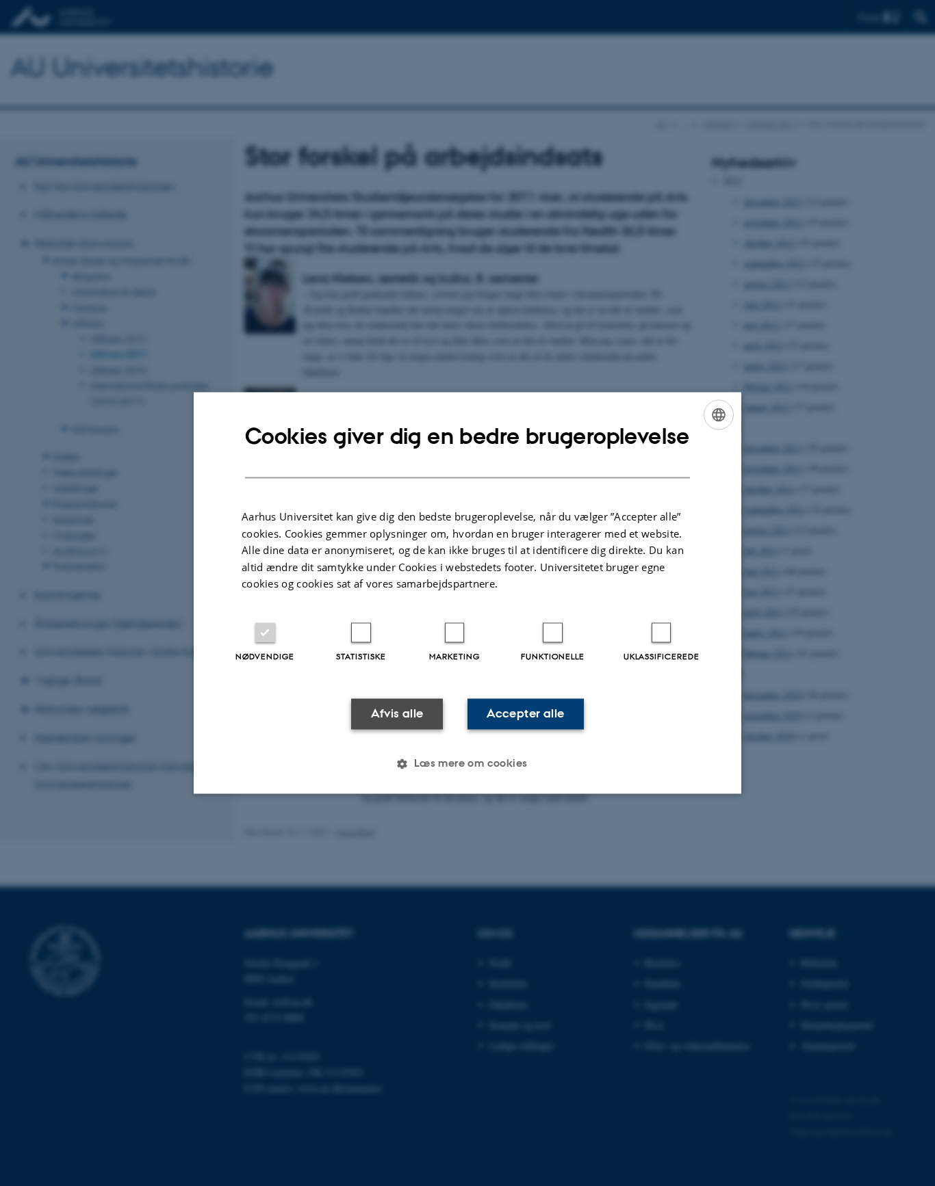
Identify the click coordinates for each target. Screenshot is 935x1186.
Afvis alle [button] (397, 713)
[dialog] (467, 592)
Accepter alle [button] (525, 713)
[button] (467, 764)
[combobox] (719, 414)
